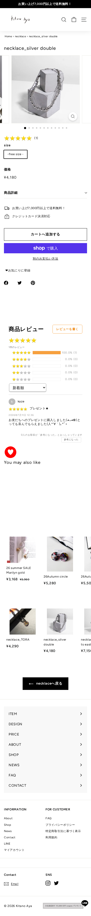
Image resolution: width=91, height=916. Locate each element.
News (8, 831)
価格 (7, 169)
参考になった (71, 439)
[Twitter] (56, 883)
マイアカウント (14, 850)
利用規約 (51, 837)
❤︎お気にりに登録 (17, 270)
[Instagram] (48, 883)
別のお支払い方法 (45, 258)
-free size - (15, 154)
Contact (10, 837)
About (8, 818)
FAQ (49, 818)
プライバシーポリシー (60, 824)
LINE (7, 843)
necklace (20, 36)
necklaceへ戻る (49, 683)
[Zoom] (72, 116)
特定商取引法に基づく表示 (63, 831)
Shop (7, 824)
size (7, 145)
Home (8, 36)
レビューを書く (67, 329)
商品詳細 (11, 193)
